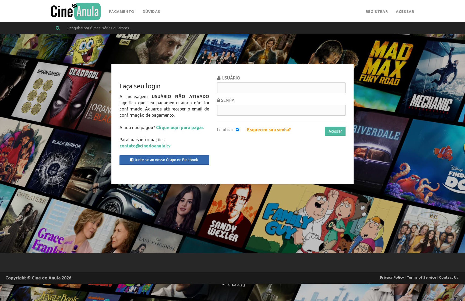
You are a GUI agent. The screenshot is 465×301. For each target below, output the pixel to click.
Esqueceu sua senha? (269, 129)
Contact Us (448, 277)
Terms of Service (421, 277)
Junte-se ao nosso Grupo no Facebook (165, 160)
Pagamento (122, 11)
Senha (227, 100)
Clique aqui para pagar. (180, 127)
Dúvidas (151, 11)
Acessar (405, 11)
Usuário (230, 77)
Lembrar (225, 129)
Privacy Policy (392, 277)
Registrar (377, 11)
